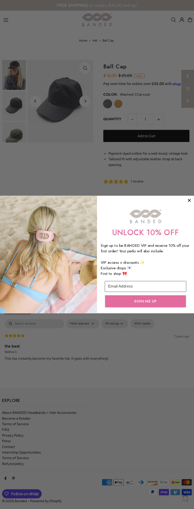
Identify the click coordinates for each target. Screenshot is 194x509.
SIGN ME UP (145, 301)
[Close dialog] (189, 200)
